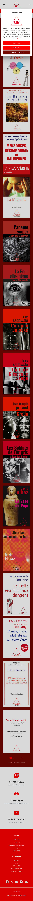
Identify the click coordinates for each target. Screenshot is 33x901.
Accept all (16, 43)
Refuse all (16, 47)
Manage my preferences (16, 52)
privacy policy (17, 38)
